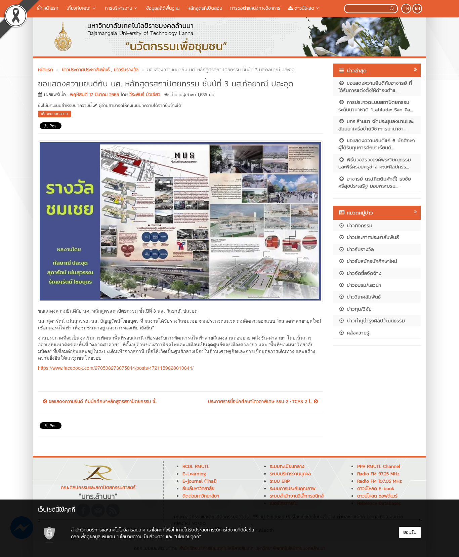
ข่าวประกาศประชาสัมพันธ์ (372, 237)
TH (406, 8)
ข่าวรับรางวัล (359, 249)
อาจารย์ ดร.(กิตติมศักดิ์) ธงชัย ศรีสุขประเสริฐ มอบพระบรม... (374, 182)
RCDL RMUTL (195, 466)
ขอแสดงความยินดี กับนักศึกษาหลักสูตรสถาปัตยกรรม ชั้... (102, 401)
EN (417, 8)
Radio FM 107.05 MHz (379, 481)
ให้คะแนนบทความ (54, 113)
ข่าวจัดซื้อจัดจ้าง (363, 273)
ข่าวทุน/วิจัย (358, 309)
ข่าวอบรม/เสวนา (363, 285)
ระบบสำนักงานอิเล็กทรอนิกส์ (297, 496)
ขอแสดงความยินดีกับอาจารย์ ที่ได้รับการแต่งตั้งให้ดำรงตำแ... (375, 86)
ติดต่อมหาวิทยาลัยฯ (200, 496)
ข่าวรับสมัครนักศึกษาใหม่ (371, 261)
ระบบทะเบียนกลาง (287, 466)
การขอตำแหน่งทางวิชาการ (255, 8)
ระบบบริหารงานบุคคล (290, 473)
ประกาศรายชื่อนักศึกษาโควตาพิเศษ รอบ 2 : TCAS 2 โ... (261, 401)
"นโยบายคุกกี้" (187, 536)
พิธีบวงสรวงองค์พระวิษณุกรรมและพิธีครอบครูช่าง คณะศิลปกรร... (374, 163)
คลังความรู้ (357, 332)
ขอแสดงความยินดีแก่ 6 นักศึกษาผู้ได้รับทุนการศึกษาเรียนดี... (376, 143)
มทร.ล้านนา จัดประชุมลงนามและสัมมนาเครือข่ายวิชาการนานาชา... (376, 124)
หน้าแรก (50, 8)
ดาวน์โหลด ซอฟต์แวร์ (377, 496)
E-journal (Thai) (199, 481)
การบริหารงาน (118, 8)
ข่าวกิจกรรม (358, 225)
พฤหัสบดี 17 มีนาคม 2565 (94, 94)
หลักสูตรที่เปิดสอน (204, 8)
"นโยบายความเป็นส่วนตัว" (140, 536)
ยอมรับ (410, 532)
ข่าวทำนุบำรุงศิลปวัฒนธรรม (375, 320)
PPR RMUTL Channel (378, 466)
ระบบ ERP (280, 481)
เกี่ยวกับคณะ (79, 8)
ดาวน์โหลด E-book (375, 488)
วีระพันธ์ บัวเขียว (144, 94)
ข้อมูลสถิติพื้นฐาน (162, 8)
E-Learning (194, 473)
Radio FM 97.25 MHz (378, 473)
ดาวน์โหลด (303, 8)
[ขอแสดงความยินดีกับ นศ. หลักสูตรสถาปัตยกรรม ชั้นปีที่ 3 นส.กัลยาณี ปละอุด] (180, 220)
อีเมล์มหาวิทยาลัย (198, 488)
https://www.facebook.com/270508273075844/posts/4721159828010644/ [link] (116, 367)
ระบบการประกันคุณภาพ (293, 488)
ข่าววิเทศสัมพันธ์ (363, 297)
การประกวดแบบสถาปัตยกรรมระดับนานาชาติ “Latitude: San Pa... (375, 105)
